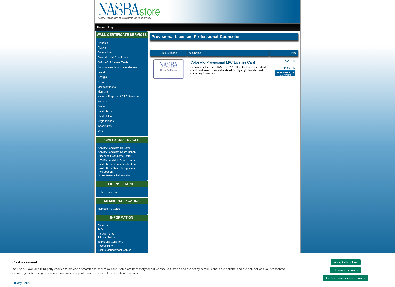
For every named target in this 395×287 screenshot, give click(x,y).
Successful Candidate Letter (114, 155)
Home (101, 27)
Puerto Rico (105, 111)
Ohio (100, 130)
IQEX (101, 81)
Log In (112, 27)
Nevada (102, 101)
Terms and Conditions (110, 241)
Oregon (102, 106)
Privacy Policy (106, 237)
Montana (103, 91)
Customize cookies (345, 270)
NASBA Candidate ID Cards (114, 147)
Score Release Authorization (114, 175)
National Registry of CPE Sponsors (118, 96)
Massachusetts (107, 86)
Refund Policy (106, 233)
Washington (105, 125)
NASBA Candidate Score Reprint (117, 151)
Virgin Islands (106, 121)
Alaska (102, 47)
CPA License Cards (109, 192)
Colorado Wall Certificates (113, 57)
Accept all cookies (345, 262)
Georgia (102, 77)
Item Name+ (195, 53)
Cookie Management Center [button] (114, 249)
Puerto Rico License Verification (117, 164)
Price (294, 53)
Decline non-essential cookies (345, 278)
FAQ (100, 229)
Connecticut (105, 52)
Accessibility (105, 245)
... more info (288, 67)
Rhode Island (105, 116)
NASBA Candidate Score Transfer (118, 160)
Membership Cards (109, 208)
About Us (103, 225)
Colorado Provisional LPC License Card (222, 62)
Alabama (103, 42)
